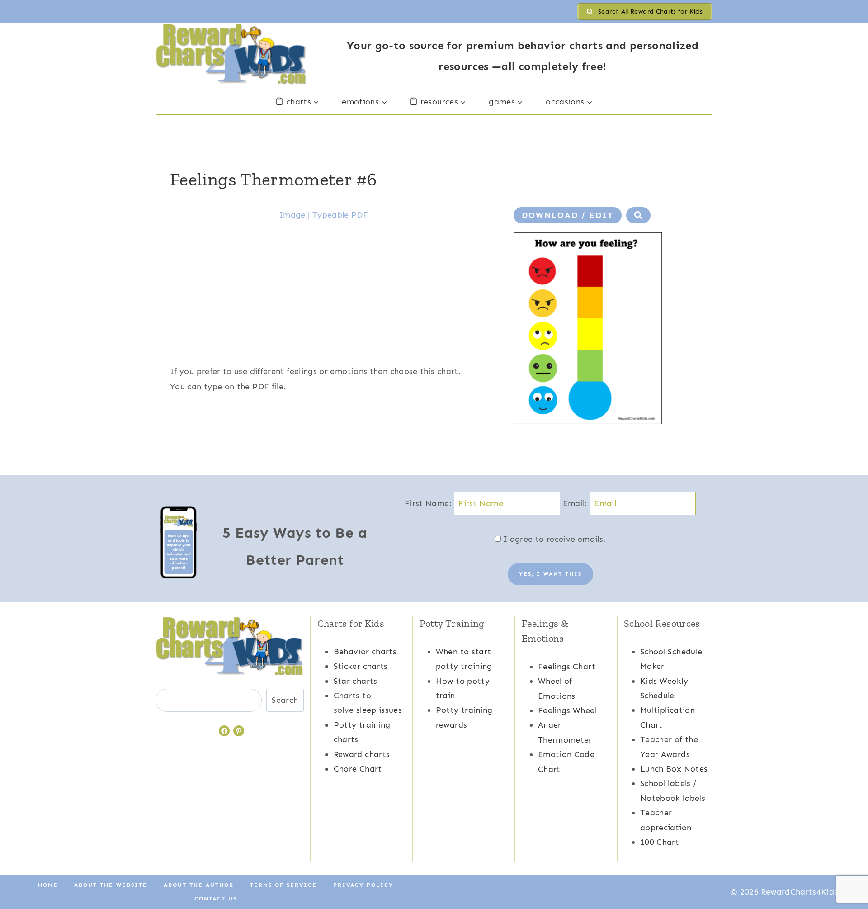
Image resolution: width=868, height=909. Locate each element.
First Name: (429, 503)
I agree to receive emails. (553, 539)
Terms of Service (283, 885)
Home (48, 885)
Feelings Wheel (567, 710)
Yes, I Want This (550, 574)
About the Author (199, 885)
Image (292, 215)
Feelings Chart (566, 667)
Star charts (355, 681)
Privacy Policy (363, 885)
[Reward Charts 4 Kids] (231, 54)
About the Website (110, 885)
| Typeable (328, 215)
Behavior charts (365, 652)
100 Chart (659, 842)
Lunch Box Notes (674, 769)
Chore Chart (358, 769)
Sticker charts (361, 666)
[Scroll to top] (846, 874)
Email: (576, 503)
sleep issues (379, 710)
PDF (359, 215)
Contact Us (215, 898)
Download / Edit (567, 215)
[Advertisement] (323, 300)
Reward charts (362, 754)
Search (285, 700)
